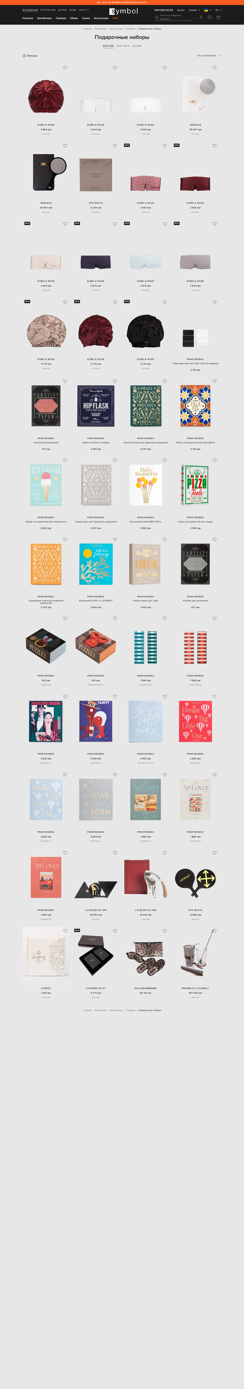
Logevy (46, 988)
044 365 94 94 (164, 10)
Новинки (27, 18)
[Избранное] (209, 17)
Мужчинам (48, 9)
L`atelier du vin (96, 910)
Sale (115, 18)
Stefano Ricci (96, 988)
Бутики (181, 10)
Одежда (61, 18)
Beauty (84, 9)
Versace (195, 124)
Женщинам (30, 9)
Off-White (96, 203)
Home (73, 9)
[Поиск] (157, 17)
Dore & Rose (46, 124)
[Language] (207, 11)
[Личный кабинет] (201, 17)
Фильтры (32, 55)
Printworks (195, 359)
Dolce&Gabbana (145, 988)
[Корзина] (218, 17)
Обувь (74, 18)
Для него (123, 45)
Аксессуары (101, 18)
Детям (62, 9)
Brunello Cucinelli (195, 988)
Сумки (86, 18)
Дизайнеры (44, 18)
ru (217, 10)
